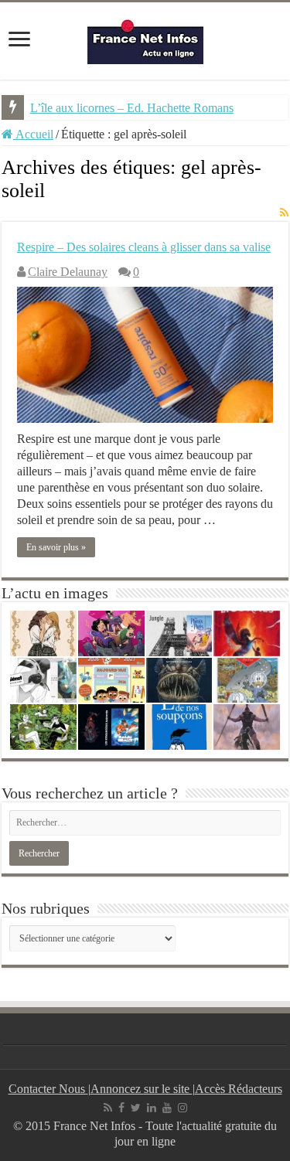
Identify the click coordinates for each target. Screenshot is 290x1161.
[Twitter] (135, 1107)
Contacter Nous (48, 1088)
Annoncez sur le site (141, 1088)
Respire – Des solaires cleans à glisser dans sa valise (144, 247)
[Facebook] (121, 1107)
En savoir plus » (56, 547)
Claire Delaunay (67, 271)
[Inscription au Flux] (284, 213)
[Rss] (108, 1107)
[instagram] (182, 1107)
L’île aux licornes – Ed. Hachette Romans (132, 107)
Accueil (33, 134)
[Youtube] (167, 1107)
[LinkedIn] (151, 1107)
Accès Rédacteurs (238, 1088)
